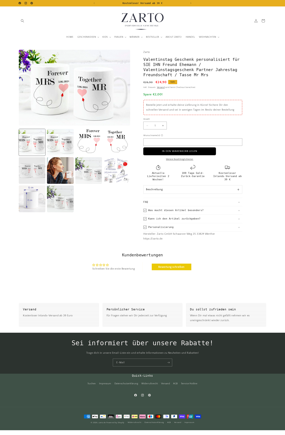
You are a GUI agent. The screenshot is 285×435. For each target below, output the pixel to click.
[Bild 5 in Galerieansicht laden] (32, 170)
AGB (175, 383)
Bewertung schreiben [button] (171, 266)
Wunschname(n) (151, 135)
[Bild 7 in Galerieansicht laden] (88, 170)
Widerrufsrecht (149, 383)
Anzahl (146, 119)
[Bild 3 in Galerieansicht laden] (88, 142)
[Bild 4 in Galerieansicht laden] (117, 142)
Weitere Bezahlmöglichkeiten (179, 159)
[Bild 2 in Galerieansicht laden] (60, 142)
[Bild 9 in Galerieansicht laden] (32, 198)
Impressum (105, 383)
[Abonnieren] (168, 362)
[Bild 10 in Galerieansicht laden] (60, 198)
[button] (22, 20)
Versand (161, 87)
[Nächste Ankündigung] (190, 3)
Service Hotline (189, 383)
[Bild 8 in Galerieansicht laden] (117, 170)
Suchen (92, 383)
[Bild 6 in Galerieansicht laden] (60, 170)
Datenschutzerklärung (126, 383)
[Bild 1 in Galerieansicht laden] (32, 142)
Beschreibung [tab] (154, 189)
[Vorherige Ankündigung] (94, 3)
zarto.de (102, 423)
